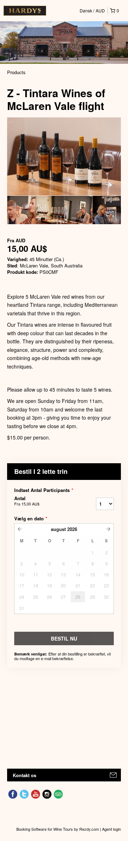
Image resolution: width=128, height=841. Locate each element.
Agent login (111, 829)
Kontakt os (24, 775)
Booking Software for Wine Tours (45, 829)
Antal (26, 501)
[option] (21, 210)
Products (16, 72)
